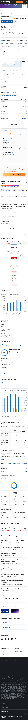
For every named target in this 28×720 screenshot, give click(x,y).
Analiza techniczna (7, 238)
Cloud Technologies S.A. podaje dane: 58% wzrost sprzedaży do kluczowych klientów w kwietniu (14, 205)
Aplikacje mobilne (5, 648)
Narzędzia (3, 654)
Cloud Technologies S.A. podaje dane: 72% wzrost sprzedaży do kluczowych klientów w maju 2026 (14, 197)
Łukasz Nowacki (8, 216)
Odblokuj (24, 79)
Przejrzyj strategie (8, 36)
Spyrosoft (4, 526)
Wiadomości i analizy (18, 40)
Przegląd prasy (5, 221)
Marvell (14, 526)
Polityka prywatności (5, 707)
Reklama (17, 648)
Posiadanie (12, 43)
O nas (16, 645)
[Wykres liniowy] (4, 46)
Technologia (24, 465)
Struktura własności (7, 476)
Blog (2, 645)
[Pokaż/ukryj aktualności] (9, 46)
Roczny (2, 386)
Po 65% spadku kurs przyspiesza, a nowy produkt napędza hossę (14, 213)
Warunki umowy (4, 703)
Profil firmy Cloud (6, 450)
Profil (7, 43)
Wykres (9, 40)
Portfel (2, 651)
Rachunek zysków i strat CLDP (10, 379)
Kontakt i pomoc (18, 651)
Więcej (2, 459)
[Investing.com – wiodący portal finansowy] (7, 2)
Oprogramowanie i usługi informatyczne (17, 463)
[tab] (8, 243)
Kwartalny (8, 386)
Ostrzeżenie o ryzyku (5, 711)
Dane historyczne (18, 43)
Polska (25, 471)
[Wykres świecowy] (2, 46)
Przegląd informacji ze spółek (8, 228)
